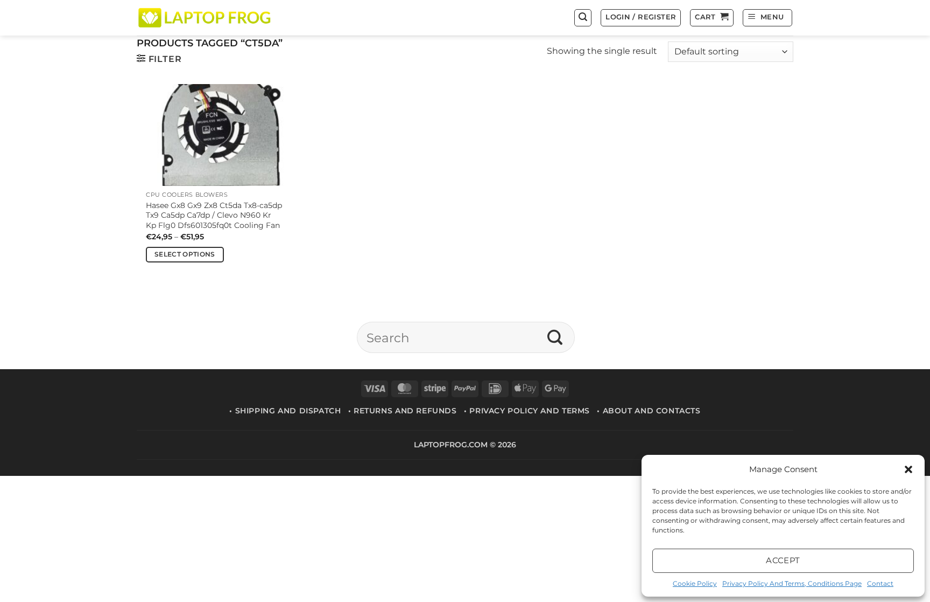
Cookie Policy (695, 583)
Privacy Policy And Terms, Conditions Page (792, 583)
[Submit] (555, 337)
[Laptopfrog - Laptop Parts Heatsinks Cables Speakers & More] (205, 17)
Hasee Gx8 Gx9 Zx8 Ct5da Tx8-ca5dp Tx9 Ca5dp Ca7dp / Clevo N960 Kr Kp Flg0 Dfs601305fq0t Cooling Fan (214, 215)
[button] (908, 469)
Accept (783, 560)
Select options (184, 254)
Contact (880, 583)
